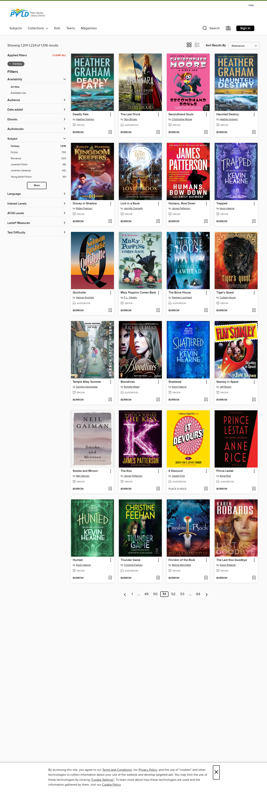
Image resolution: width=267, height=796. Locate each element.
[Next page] (207, 594)
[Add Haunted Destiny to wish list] (253, 132)
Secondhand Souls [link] (181, 114)
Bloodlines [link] (128, 382)
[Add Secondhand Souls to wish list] (205, 132)
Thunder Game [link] (130, 560)
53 (182, 594)
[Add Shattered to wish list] (205, 399)
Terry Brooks (130, 119)
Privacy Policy (148, 770)
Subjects (15, 28)
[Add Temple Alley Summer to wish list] (110, 399)
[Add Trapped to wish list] (253, 221)
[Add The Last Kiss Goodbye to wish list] (253, 578)
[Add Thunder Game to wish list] (158, 578)
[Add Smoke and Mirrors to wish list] (110, 489)
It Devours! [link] (175, 471)
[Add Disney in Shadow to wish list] (110, 221)
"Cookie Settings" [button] (102, 780)
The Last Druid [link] (130, 114)
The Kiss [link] (126, 471)
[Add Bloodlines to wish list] (158, 399)
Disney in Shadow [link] (85, 203)
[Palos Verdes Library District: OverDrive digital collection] (27, 13)
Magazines (89, 28)
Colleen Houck (228, 297)
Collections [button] (37, 28)
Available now (18, 93)
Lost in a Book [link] (130, 203)
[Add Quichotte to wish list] (110, 310)
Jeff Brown (225, 386)
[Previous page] (125, 594)
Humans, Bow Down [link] (181, 203)
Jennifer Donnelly (133, 208)
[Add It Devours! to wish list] (205, 489)
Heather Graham (85, 119)
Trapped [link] (221, 203)
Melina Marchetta (181, 565)
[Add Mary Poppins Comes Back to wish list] (158, 310)
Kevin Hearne (227, 208)
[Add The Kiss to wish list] (158, 489)
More (37, 185)
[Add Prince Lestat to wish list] (253, 489)
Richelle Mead (131, 386)
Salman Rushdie (85, 297)
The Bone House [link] (179, 292)
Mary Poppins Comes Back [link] (138, 292)
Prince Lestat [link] (224, 471)
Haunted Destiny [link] (227, 114)
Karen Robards (228, 565)
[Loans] (228, 29)
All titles (15, 87)
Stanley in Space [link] (227, 382)
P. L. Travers (130, 297)
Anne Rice (225, 476)
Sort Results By (216, 45)
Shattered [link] (174, 382)
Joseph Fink (178, 476)
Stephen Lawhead (182, 297)
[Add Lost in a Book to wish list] (158, 221)
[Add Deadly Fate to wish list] (110, 132)
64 (198, 594)
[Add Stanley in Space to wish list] (253, 399)
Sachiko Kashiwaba (87, 386)
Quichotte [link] (79, 292)
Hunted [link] (78, 560)
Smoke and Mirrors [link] (85, 471)
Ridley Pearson (84, 208)
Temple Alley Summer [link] (87, 382)
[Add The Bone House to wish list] (205, 310)
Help (251, 5)
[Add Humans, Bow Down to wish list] (205, 221)
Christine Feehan (133, 565)
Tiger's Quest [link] (225, 292)
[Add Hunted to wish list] (110, 578)
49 (146, 594)
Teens (70, 28)
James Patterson (181, 208)
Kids (57, 28)
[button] (211, 29)
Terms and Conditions (117, 770)
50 (155, 594)
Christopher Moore (182, 119)
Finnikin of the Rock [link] (181, 560)
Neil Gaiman (83, 476)
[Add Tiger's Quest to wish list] (253, 310)
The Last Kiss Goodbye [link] (231, 560)
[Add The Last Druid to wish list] (158, 132)
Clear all (59, 55)
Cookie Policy (111, 785)
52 (173, 594)
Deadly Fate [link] (81, 114)
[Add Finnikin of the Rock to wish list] (205, 578)
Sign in (245, 28)
